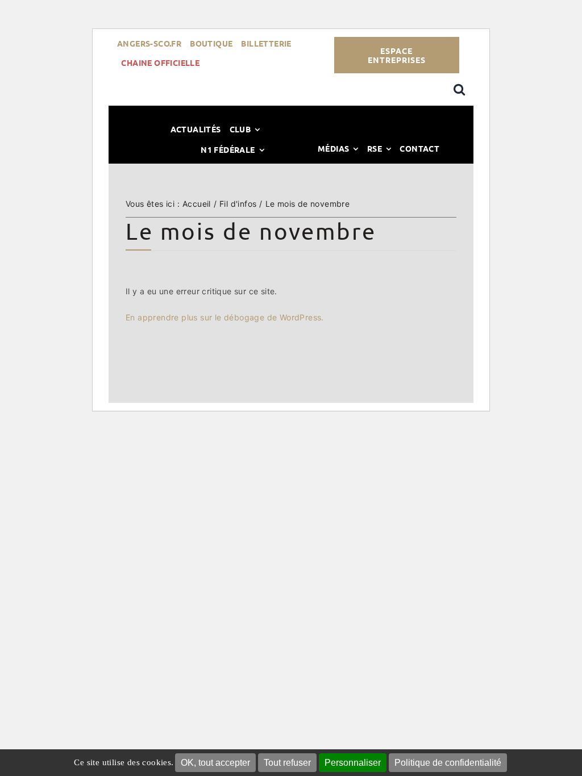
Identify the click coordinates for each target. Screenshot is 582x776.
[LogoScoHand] (291, 136)
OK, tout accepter (215, 762)
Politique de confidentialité (447, 762)
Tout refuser (287, 762)
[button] (459, 89)
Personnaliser (353, 762)
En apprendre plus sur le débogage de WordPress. (225, 317)
